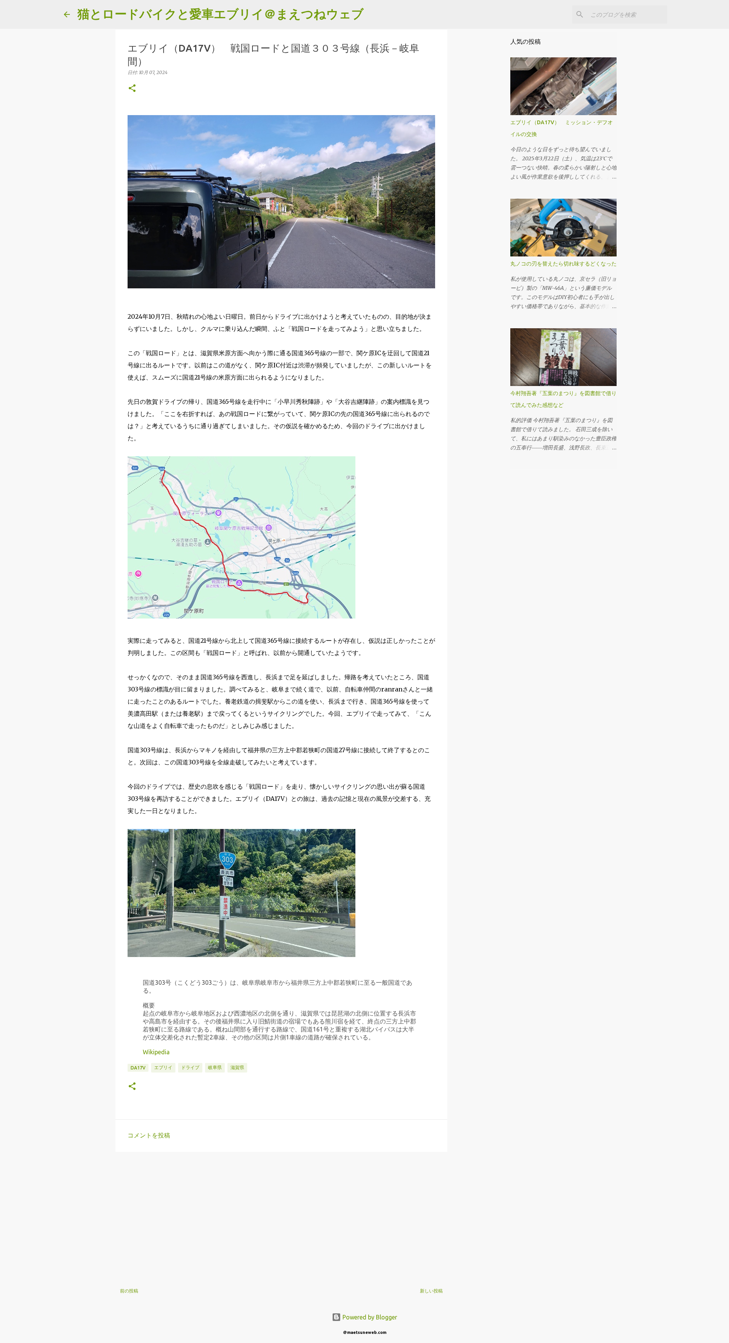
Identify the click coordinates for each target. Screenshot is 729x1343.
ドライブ (190, 1067)
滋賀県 (237, 1067)
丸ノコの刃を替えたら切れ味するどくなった (563, 264)
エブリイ (163, 1067)
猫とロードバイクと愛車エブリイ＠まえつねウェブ (220, 14)
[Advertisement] (281, 1216)
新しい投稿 (431, 1290)
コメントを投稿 (149, 1135)
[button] (132, 89)
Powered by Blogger (369, 1317)
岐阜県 (215, 1067)
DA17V (138, 1067)
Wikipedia (156, 1052)
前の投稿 (129, 1290)
